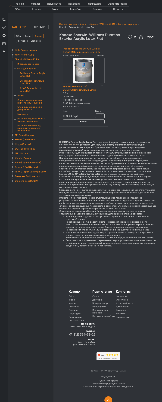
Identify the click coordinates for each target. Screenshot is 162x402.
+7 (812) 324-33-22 (82, 334)
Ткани (28, 36)
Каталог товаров (68, 24)
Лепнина (36, 41)
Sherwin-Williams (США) (102, 24)
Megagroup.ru (108, 376)
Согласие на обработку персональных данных (108, 387)
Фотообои (23, 41)
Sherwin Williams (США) (75, 87)
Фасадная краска (127, 24)
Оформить (148, 36)
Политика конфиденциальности (108, 384)
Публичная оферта (108, 381)
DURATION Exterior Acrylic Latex (79, 90)
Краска (38, 36)
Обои (19, 36)
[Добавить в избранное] (102, 86)
